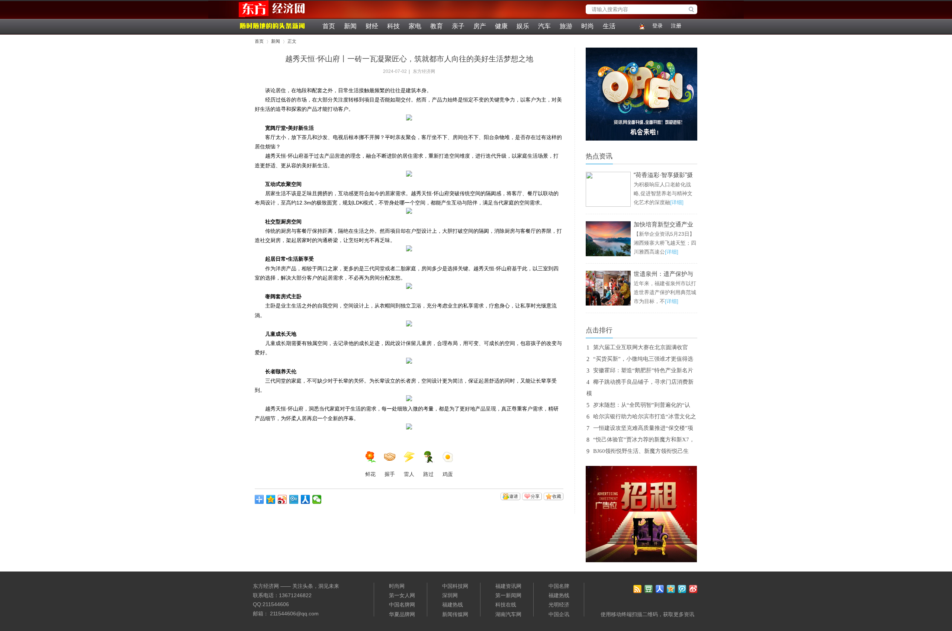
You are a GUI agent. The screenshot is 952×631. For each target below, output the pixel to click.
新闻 (350, 26)
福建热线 (452, 605)
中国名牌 (559, 586)
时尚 (587, 26)
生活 (609, 26)
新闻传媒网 (455, 614)
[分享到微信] (317, 499)
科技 (393, 26)
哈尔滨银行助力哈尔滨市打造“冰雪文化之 (644, 416)
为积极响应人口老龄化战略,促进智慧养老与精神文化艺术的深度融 (663, 193)
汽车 (544, 26)
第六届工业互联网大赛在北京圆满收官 (640, 347)
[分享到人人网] (305, 499)
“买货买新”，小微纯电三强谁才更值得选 (643, 359)
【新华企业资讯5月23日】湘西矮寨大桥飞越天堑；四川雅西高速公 (665, 243)
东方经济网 (258, 17)
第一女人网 (402, 595)
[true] (693, 10)
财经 (372, 26)
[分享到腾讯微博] (294, 499)
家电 (415, 26)
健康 (501, 26)
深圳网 (450, 595)
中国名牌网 (402, 605)
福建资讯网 (508, 586)
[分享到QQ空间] (271, 499)
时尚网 (397, 586)
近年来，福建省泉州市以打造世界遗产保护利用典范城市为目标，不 (665, 292)
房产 (479, 26)
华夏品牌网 (402, 614)
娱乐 (523, 26)
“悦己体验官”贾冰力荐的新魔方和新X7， (644, 439)
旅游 (566, 26)
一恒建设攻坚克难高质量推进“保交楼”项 (643, 428)
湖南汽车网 (508, 614)
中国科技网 (455, 586)
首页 (328, 26)
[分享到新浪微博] (282, 499)
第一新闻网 (508, 595)
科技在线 (505, 605)
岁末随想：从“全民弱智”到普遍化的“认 (641, 405)
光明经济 (559, 605)
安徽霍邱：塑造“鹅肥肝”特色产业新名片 (643, 370)
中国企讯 (559, 614)
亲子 (458, 26)
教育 (436, 26)
